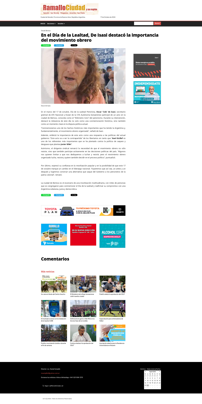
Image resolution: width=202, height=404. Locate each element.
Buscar (157, 23)
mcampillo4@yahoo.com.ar (50, 373)
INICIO (43, 24)
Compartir (46, 45)
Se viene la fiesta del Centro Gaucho (53, 294)
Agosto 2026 (152, 371)
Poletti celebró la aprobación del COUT (112, 294)
